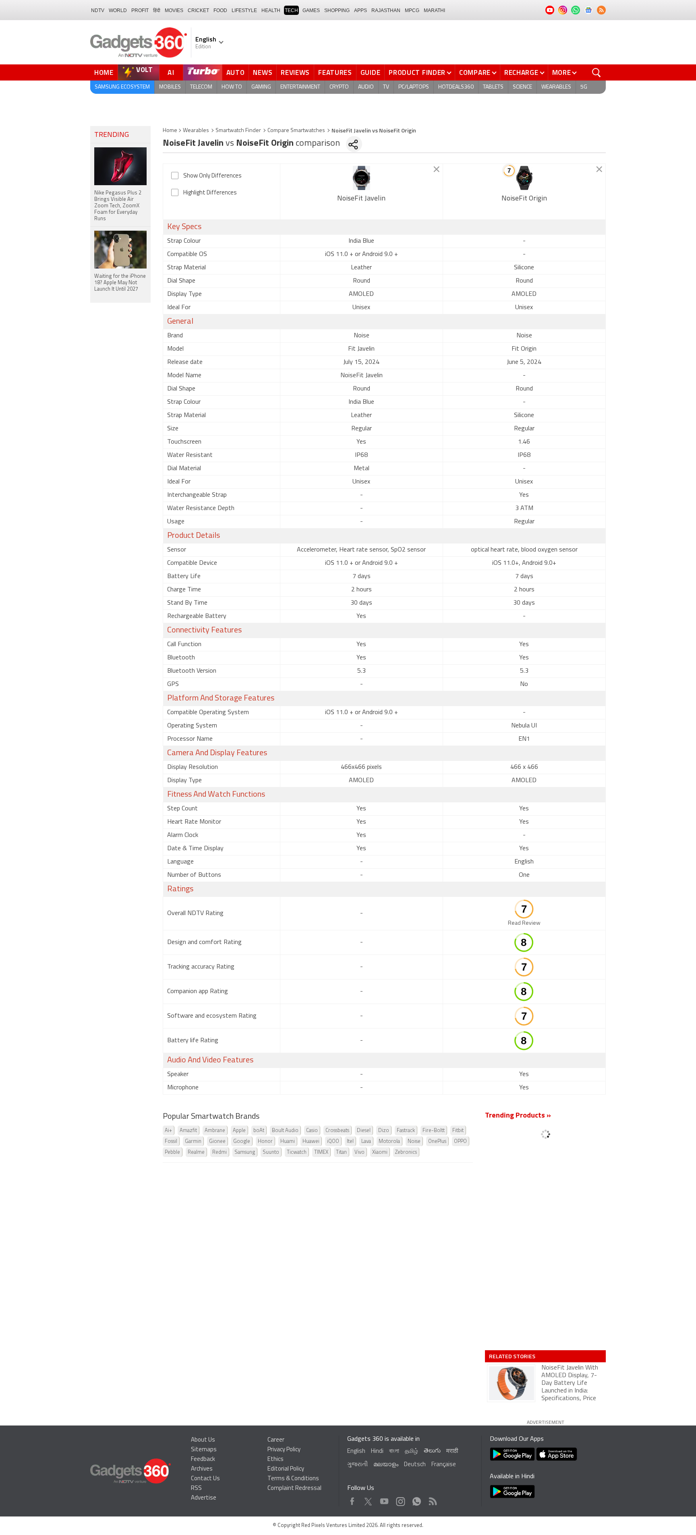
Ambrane (215, 1130)
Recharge (521, 72)
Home (104, 72)
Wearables (556, 87)
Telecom (201, 87)
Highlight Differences (210, 193)
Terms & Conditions (293, 1479)
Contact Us (205, 1479)
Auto (235, 72)
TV (386, 87)
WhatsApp (417, 1499)
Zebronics (406, 1152)
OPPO (460, 1141)
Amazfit (188, 1130)
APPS (360, 10)
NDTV (97, 10)
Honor (265, 1141)
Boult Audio (285, 1130)
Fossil (171, 1141)
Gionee (217, 1141)
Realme (196, 1152)
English (356, 1451)
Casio (312, 1130)
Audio (366, 87)
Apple (239, 1130)
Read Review (524, 923)
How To (232, 87)
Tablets (493, 87)
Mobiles (170, 87)
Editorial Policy (285, 1469)
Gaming (261, 87)
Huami (287, 1141)
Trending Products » (518, 1116)
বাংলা (394, 1451)
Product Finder (417, 72)
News (262, 72)
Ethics (275, 1459)
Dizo (383, 1130)
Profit (140, 10)
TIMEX (321, 1152)
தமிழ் (411, 1451)
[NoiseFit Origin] (524, 178)
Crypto (339, 87)
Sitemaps (204, 1450)
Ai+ (168, 1130)
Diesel (364, 1130)
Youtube (384, 1499)
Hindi (377, 1451)
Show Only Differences (212, 176)
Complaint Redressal (294, 1488)
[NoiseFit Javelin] (361, 178)
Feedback (203, 1459)
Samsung (244, 1152)
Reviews (295, 72)
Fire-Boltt (434, 1130)
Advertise (203, 1498)
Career (275, 1440)
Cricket (198, 10)
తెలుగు (432, 1451)
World (118, 10)
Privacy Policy (283, 1450)
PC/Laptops (413, 87)
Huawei (310, 1141)
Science (522, 87)
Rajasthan (385, 10)
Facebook (352, 1499)
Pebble (172, 1152)
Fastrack (406, 1130)
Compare (475, 72)
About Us (203, 1440)
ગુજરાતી (357, 1465)
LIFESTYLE (244, 10)
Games (311, 10)
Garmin (193, 1141)
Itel (350, 1141)
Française (443, 1465)
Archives (202, 1469)
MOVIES (174, 10)
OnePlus (437, 1141)
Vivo (359, 1152)
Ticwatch (297, 1152)
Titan (341, 1152)
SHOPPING (337, 10)
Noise (414, 1141)
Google (241, 1141)
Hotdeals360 (456, 87)
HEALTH (270, 10)
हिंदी (156, 10)
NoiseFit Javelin (361, 198)
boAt (258, 1130)
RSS (196, 1488)
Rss (432, 1499)
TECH (291, 10)
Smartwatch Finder (238, 131)
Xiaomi (379, 1152)
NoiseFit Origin (524, 198)
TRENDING (111, 135)
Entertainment (300, 87)
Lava (366, 1141)
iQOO (333, 1141)
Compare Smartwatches (296, 131)
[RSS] (601, 10)
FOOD (220, 10)
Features (335, 72)
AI (171, 72)
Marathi (434, 10)
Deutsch (415, 1465)
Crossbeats (337, 1130)
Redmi (219, 1152)
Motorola (389, 1141)
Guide (370, 72)
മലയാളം (385, 1465)
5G (583, 87)
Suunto (271, 1152)
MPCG (412, 10)
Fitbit (458, 1130)
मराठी (452, 1451)
